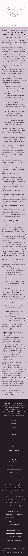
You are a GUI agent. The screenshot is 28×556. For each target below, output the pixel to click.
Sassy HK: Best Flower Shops (14, 540)
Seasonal (14, 431)
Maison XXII (9, 503)
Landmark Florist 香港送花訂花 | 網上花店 (12, 403)
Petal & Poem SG (9, 514)
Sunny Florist (19, 485)
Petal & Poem (11, 500)
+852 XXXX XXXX (14, 472)
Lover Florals (18, 494)
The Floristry (18, 488)
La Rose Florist (17, 503)
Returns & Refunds (14, 450)
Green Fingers (19, 506)
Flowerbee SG (18, 514)
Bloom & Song (18, 517)
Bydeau (5, 500)
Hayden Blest (5, 491)
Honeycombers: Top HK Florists (14, 533)
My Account (14, 453)
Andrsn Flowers (10, 488)
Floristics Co (10, 494)
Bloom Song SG (10, 517)
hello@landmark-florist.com (14, 469)
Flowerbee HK (19, 497)
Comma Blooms (10, 506)
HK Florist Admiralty (9, 497)
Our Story (14, 443)
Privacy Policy (14, 446)
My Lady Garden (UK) (14, 524)
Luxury (14, 434)
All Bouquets (14, 423)
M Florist (23, 491)
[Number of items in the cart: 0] (15, 25)
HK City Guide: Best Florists (14, 536)
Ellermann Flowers (9, 485)
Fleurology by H (21, 500)
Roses (14, 427)
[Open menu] (12, 25)
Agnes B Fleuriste (15, 491)
